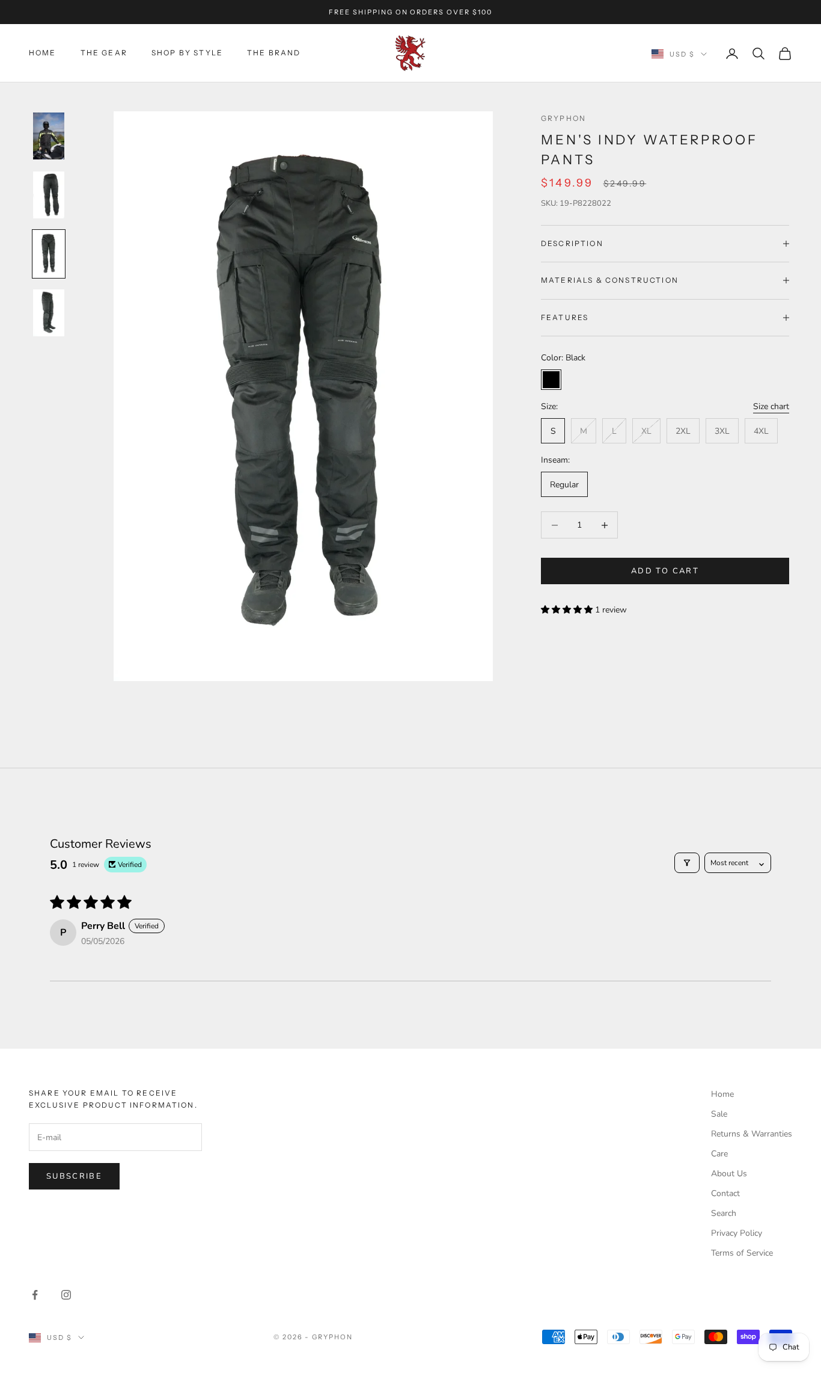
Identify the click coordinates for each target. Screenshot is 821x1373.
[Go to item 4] (49, 313)
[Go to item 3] (49, 254)
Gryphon (563, 118)
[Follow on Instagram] (66, 1295)
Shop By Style (187, 52)
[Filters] (687, 863)
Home (42, 52)
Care (719, 1153)
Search (723, 1213)
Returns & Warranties (751, 1134)
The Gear (104, 52)
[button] (568, 610)
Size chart (771, 406)
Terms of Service (742, 1253)
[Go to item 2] (49, 195)
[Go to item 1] (49, 136)
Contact (725, 1193)
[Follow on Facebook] (35, 1295)
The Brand (274, 52)
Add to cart (665, 571)
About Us (729, 1173)
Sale (719, 1114)
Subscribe (74, 1176)
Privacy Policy (736, 1233)
